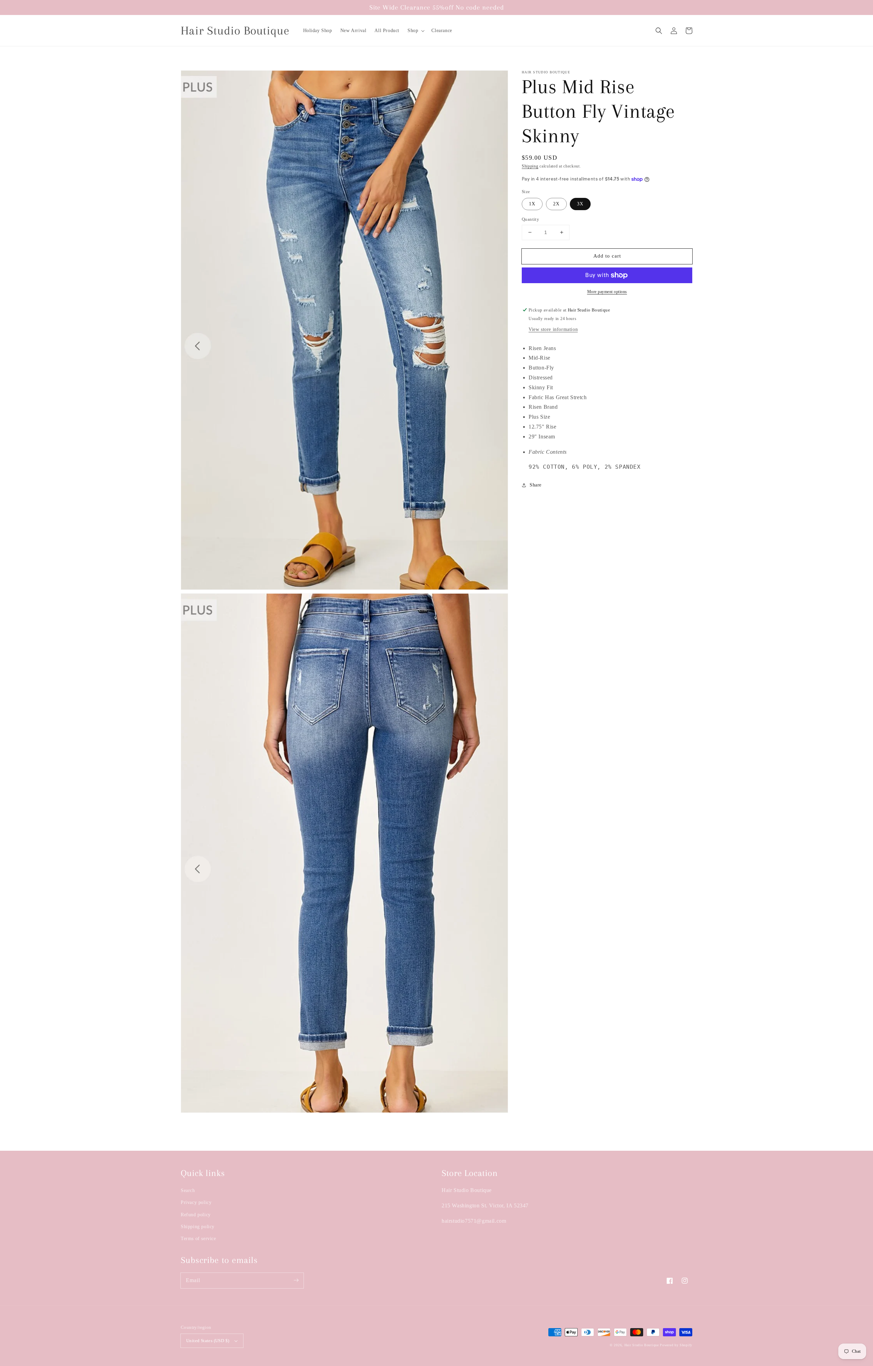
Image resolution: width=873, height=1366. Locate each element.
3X (580, 203)
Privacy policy (196, 1202)
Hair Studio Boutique (641, 1345)
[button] (415, 31)
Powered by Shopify (676, 1345)
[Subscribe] (296, 1280)
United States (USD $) (207, 1340)
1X (532, 203)
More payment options (607, 291)
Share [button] (536, 485)
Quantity (530, 219)
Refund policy (196, 1214)
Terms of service (198, 1238)
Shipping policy (197, 1226)
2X (556, 203)
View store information (553, 329)
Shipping (530, 166)
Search (188, 1190)
